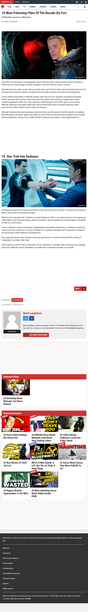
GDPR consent (8, 588)
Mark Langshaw (10, 21)
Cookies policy (8, 568)
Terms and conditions (10, 558)
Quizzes (25, 2)
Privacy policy (8, 563)
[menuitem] (7, 2)
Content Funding (9, 578)
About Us (6, 548)
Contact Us (7, 553)
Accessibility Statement (11, 573)
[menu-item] (9, 7)
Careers (5, 583)
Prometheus (17, 300)
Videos (17, 2)
